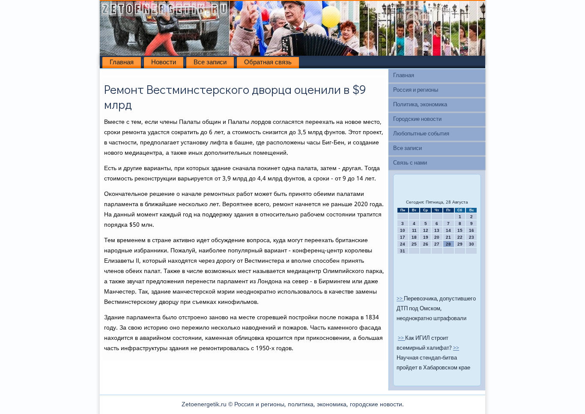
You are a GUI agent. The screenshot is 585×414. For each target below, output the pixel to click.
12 (425, 230)
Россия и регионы (415, 90)
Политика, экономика (420, 105)
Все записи (210, 62)
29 (460, 244)
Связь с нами (410, 163)
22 (460, 237)
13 (436, 230)
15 (460, 230)
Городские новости (417, 119)
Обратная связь (268, 62)
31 (402, 251)
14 (448, 230)
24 (402, 244)
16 (471, 230)
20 (436, 237)
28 (448, 244)
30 (471, 244)
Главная (122, 62)
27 (436, 244)
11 (414, 230)
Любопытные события (421, 134)
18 (414, 237)
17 (402, 237)
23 (471, 237)
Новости (163, 62)
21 (448, 237)
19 (425, 237)
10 (402, 230)
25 (414, 244)
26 (425, 244)
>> (400, 299)
